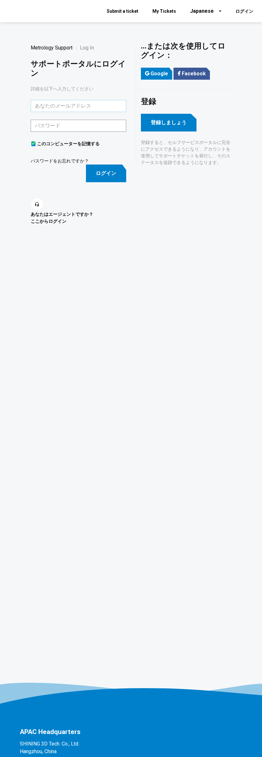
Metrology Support (52, 48)
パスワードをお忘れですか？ (60, 160)
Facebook (194, 74)
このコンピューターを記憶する (68, 143)
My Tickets (164, 11)
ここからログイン (48, 221)
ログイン (106, 173)
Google (159, 74)
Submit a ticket (122, 11)
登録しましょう (169, 122)
